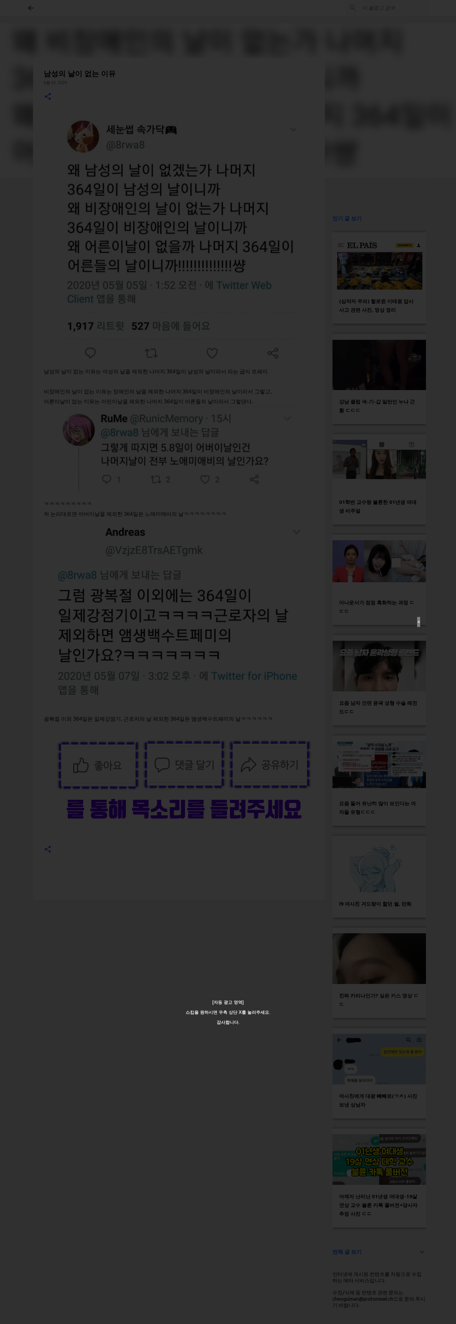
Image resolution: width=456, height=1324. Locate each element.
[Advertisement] (228, 662)
